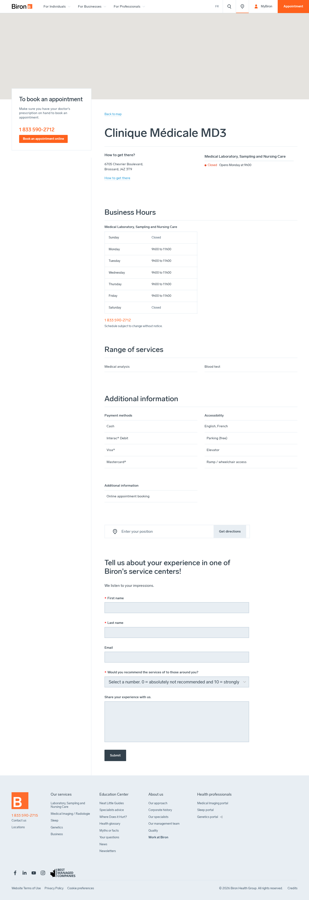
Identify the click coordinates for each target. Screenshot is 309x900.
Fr (217, 6)
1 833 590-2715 (25, 815)
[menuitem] (22, 6)
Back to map (113, 114)
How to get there (117, 178)
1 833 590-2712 (36, 129)
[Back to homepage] (20, 802)
